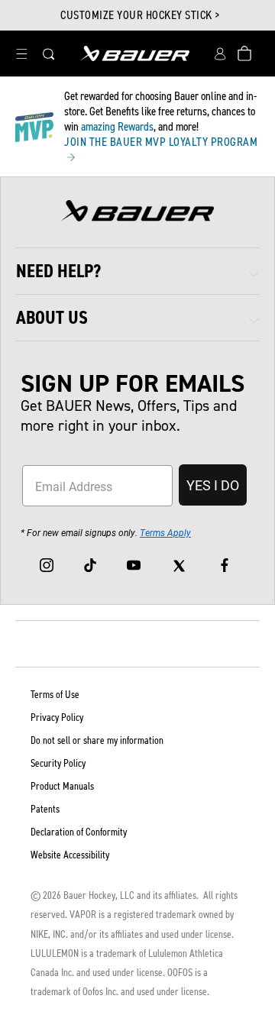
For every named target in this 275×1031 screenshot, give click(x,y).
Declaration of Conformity (79, 832)
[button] (21, 53)
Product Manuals (62, 786)
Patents (45, 809)
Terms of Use (55, 694)
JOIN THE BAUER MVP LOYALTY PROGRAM (160, 142)
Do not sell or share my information (97, 740)
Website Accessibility (70, 855)
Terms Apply (165, 532)
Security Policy (58, 763)
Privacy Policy (57, 717)
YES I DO (212, 485)
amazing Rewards (117, 126)
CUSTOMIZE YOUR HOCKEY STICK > (140, 15)
